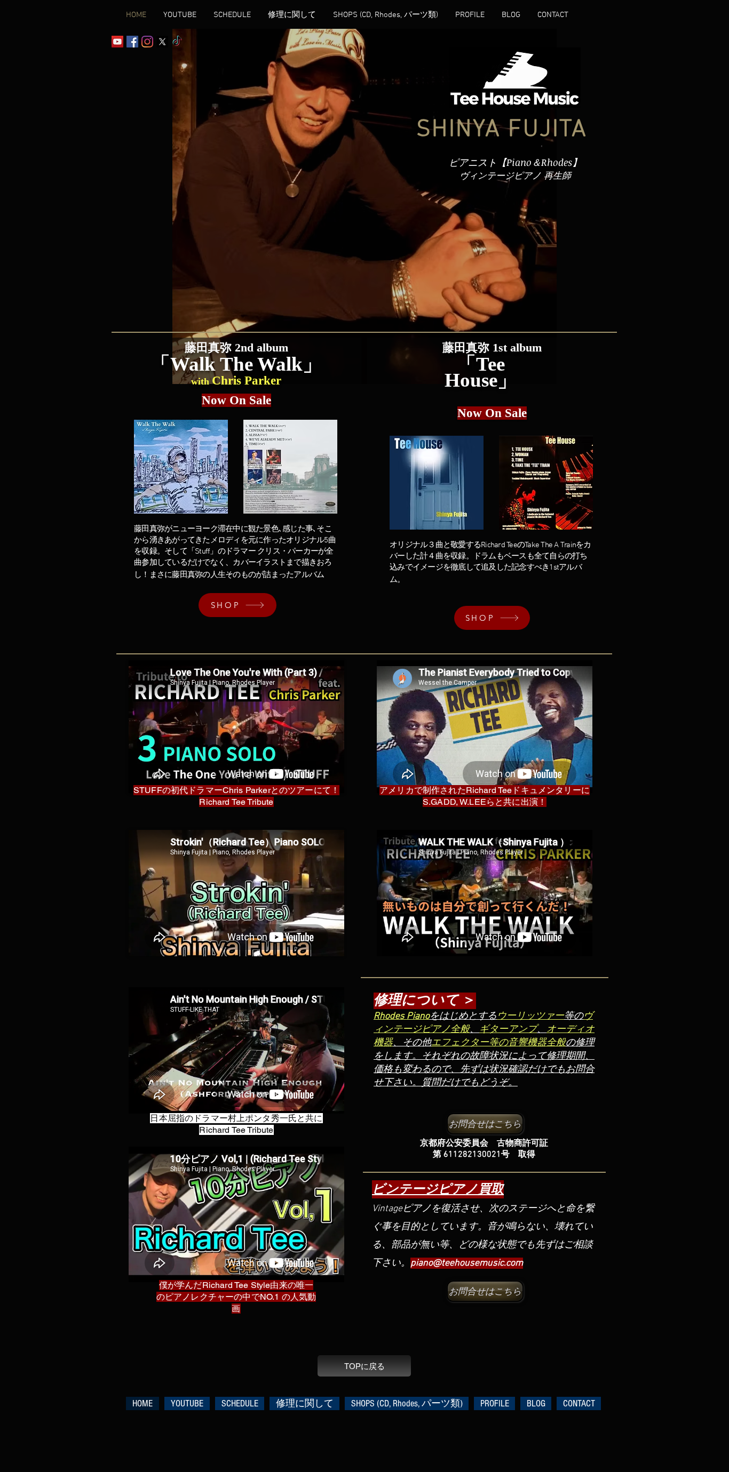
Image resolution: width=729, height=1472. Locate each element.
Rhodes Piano (402, 1016)
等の (573, 1016)
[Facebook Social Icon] (132, 41)
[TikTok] (177, 41)
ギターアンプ (508, 1029)
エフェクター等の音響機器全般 (498, 1043)
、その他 (412, 1043)
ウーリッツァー (530, 1016)
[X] (162, 41)
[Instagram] (147, 41)
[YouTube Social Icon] (117, 41)
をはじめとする (463, 1016)
